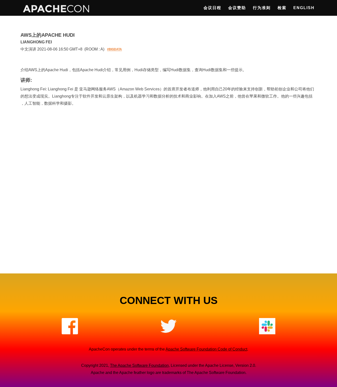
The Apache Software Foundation (139, 365)
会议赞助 (237, 8)
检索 (282, 8)
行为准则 (262, 8)
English (304, 8)
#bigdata (114, 49)
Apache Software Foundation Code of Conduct (206, 349)
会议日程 (212, 8)
